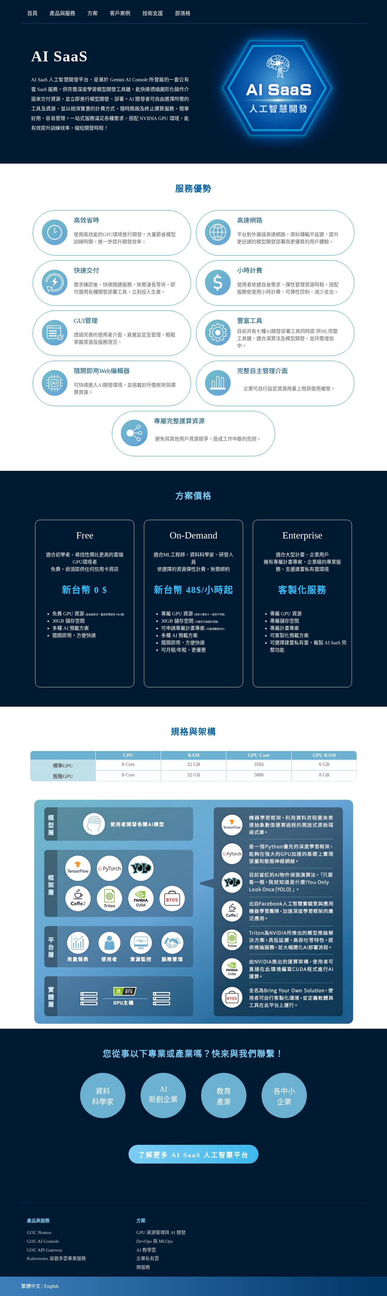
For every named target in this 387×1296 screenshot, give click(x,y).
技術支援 (152, 13)
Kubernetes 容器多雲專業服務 (56, 1258)
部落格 (182, 13)
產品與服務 (62, 13)
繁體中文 (31, 1286)
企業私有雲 (147, 1258)
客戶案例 (120, 13)
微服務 (143, 1267)
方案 (92, 13)
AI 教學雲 (146, 1250)
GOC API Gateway (45, 1250)
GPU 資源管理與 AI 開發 (161, 1232)
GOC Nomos (39, 1232)
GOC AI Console (43, 1241)
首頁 (32, 13)
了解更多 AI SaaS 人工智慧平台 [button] (193, 1155)
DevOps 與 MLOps (154, 1241)
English (51, 1286)
